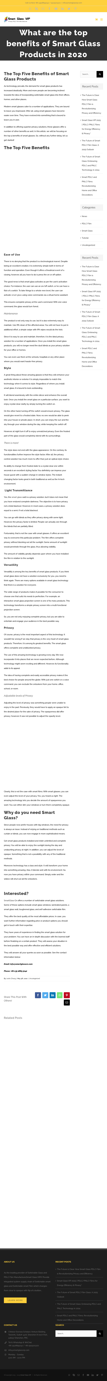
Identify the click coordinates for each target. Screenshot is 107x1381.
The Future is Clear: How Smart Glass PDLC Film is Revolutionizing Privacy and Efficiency (91, 104)
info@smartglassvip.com (72, 3)
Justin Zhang (11, 978)
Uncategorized (34, 978)
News (84, 216)
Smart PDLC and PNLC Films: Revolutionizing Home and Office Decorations (89, 186)
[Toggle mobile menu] (101, 19)
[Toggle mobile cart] (96, 19)
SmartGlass (9, 900)
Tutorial (85, 238)
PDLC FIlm (86, 223)
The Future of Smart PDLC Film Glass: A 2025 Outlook (91, 145)
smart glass (16, 295)
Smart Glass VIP (25, 1375)
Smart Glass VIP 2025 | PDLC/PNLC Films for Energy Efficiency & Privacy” (77, 1283)
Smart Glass (87, 231)
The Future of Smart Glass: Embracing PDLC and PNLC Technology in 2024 (79, 1306)
